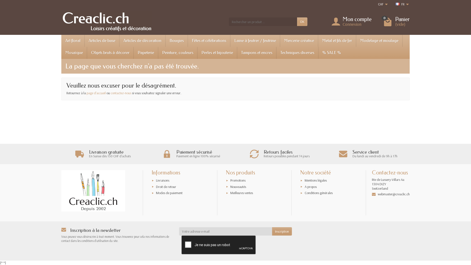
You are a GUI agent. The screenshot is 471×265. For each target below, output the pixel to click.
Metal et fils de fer (337, 40)
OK (302, 21)
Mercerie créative (299, 40)
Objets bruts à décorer (110, 52)
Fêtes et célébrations (209, 40)
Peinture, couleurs (177, 52)
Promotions (238, 180)
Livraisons (162, 180)
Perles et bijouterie (217, 52)
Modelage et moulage (379, 40)
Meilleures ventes (241, 193)
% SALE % (331, 52)
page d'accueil (96, 93)
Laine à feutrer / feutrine (255, 40)
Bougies (177, 40)
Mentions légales (316, 180)
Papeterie (146, 52)
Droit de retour (166, 187)
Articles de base (102, 40)
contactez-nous (121, 93)
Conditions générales (319, 193)
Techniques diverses (297, 52)
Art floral (72, 40)
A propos (311, 187)
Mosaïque (74, 52)
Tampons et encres (256, 52)
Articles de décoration (142, 40)
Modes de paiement (169, 193)
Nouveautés (238, 187)
